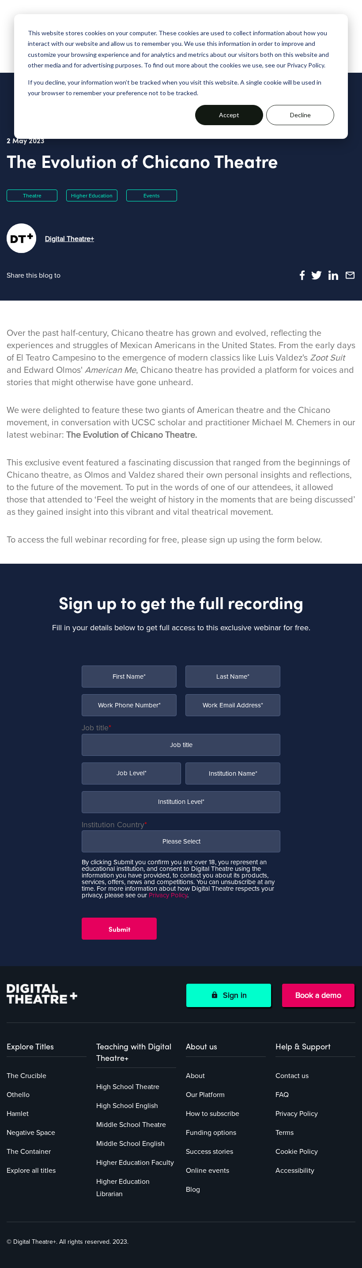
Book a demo (318, 995)
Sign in (233, 995)
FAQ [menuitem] (282, 1094)
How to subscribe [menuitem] (212, 1113)
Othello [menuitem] (18, 1094)
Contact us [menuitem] (292, 1075)
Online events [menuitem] (207, 1170)
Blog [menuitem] (193, 1189)
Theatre (32, 196)
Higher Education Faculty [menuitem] (135, 1162)
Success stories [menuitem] (209, 1151)
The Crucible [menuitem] (26, 1075)
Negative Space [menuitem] (31, 1132)
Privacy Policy (168, 895)
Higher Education (92, 196)
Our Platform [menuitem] (205, 1094)
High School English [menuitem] (127, 1105)
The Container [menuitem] (29, 1151)
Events (151, 196)
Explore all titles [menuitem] (31, 1170)
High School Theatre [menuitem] (127, 1086)
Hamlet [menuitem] (18, 1113)
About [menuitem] (195, 1075)
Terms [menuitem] (284, 1132)
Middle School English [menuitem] (130, 1143)
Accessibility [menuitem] (294, 1170)
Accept (229, 115)
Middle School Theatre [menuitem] (131, 1124)
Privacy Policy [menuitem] (296, 1113)
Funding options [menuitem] (211, 1132)
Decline (300, 115)
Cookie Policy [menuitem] (296, 1151)
